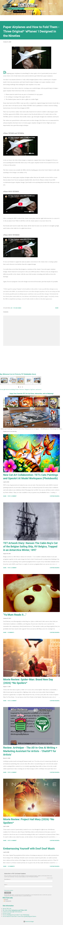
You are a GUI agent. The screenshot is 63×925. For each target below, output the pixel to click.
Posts (6, 899)
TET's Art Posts (32, 11)
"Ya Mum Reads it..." (14, 614)
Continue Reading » (55, 496)
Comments (8, 901)
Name (5, 884)
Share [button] (56, 308)
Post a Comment (12, 496)
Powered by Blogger (29, 921)
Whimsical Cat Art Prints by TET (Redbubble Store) (19, 374)
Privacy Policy (7, 913)
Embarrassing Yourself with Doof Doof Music (29, 848)
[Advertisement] (30, 18)
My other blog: (15, 910)
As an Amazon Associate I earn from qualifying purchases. (19, 916)
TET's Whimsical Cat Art (19, 11)
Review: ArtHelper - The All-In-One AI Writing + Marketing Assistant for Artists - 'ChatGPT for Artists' (30, 751)
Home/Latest (7, 11)
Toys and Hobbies (17, 307)
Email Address (7, 879)
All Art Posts (43, 11)
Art (12, 307)
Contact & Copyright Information (12, 911)
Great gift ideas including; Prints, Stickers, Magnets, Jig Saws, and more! (21, 389)
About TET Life (7, 908)
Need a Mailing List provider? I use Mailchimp (16, 915)
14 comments (11, 866)
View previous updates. (8, 890)
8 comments (11, 632)
